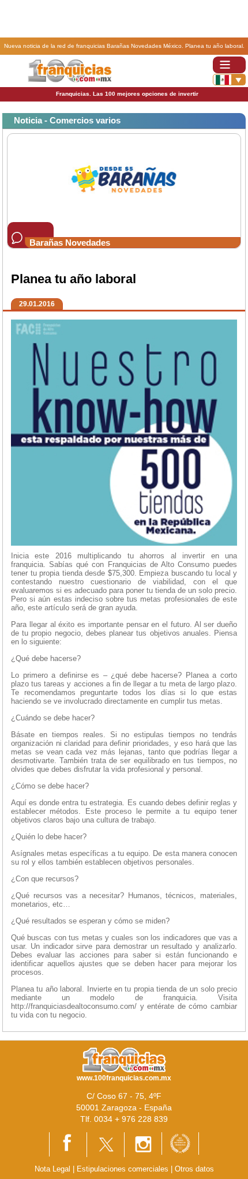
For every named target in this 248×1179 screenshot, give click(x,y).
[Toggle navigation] (229, 65)
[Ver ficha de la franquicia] (123, 177)
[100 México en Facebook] (68, 1143)
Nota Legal (52, 1169)
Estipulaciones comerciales (124, 1169)
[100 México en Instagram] (143, 1144)
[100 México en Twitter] (105, 1144)
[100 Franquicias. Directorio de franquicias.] (69, 70)
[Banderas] (229, 79)
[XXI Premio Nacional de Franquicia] (180, 1143)
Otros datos (194, 1169)
